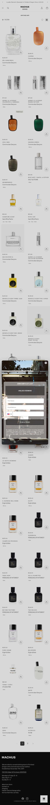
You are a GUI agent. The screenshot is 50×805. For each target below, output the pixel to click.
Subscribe (25, 422)
